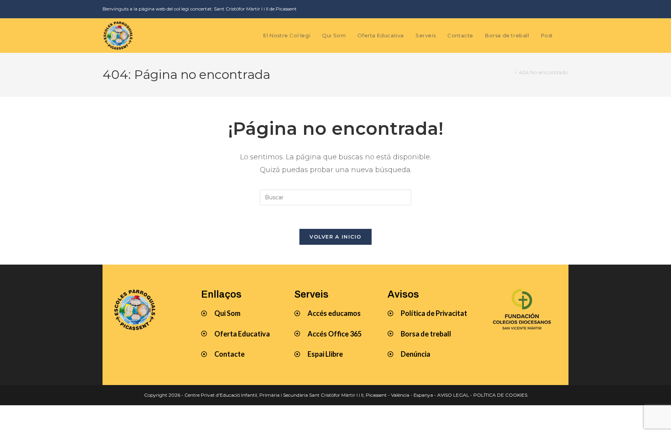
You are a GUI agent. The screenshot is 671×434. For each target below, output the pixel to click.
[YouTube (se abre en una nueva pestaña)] (553, 9)
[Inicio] (510, 72)
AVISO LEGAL (453, 395)
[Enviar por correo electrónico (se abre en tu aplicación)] (564, 9)
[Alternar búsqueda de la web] (566, 35)
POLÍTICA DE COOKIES (500, 395)
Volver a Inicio (335, 237)
